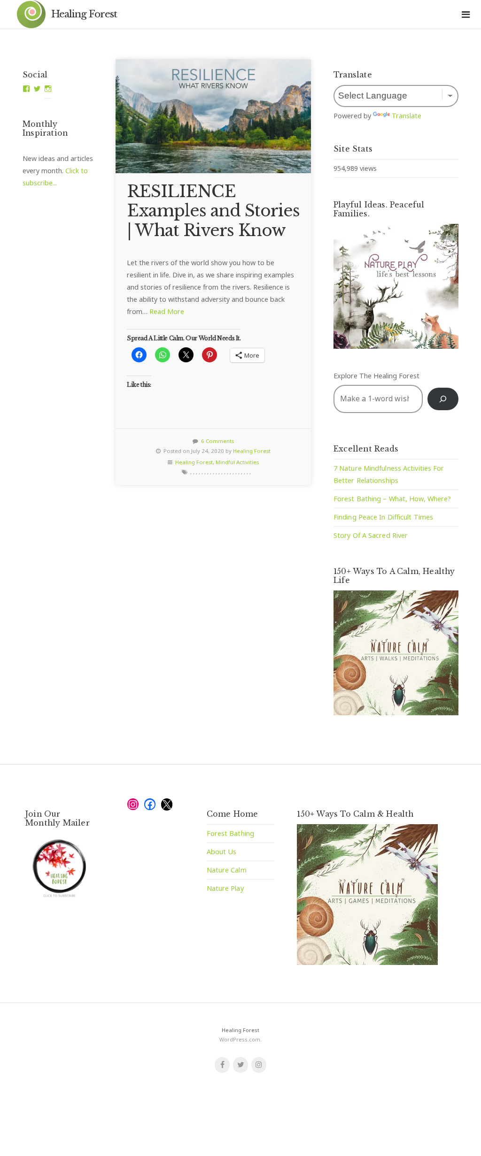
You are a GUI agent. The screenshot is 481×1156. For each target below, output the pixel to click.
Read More (166, 311)
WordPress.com (239, 1039)
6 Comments (217, 440)
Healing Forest (84, 14)
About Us (222, 851)
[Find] (442, 399)
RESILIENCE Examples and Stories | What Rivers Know (213, 210)
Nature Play (225, 888)
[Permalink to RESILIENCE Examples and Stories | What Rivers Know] (213, 116)
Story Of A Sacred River (371, 535)
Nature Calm (227, 869)
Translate (406, 115)
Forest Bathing (230, 833)
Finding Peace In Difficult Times (383, 517)
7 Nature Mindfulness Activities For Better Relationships (389, 474)
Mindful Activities (237, 462)
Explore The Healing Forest (376, 375)
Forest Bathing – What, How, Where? (392, 498)
